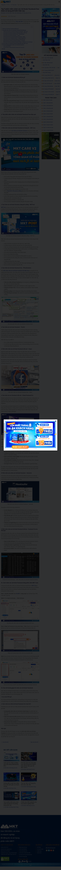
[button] (55, 421)
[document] (30, 435)
